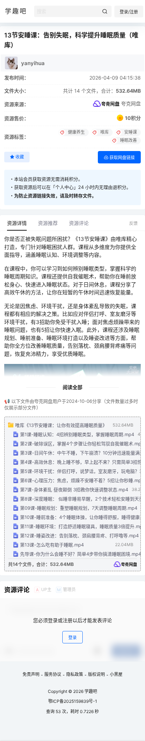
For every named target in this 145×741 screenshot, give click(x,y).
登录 (72, 637)
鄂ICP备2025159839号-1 (72, 701)
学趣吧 (90, 691)
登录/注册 (129, 12)
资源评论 (79, 223)
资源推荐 (48, 223)
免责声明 (31, 674)
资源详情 (17, 223)
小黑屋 (116, 674)
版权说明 (96, 674)
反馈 (133, 223)
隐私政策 (74, 674)
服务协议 (52, 674)
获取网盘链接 (121, 157)
